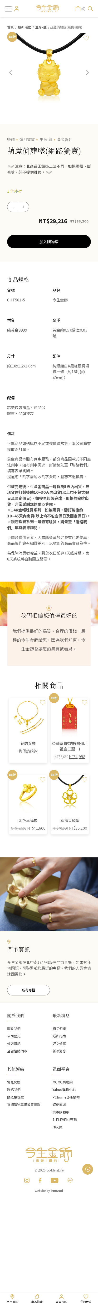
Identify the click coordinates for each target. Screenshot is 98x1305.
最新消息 (61, 1015)
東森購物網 (61, 1112)
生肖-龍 (41, 27)
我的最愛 (86, 1301)
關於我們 (13, 1028)
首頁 (10, 27)
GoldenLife (55, 1170)
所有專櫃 (28, 990)
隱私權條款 (15, 1097)
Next (84, 76)
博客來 (58, 1127)
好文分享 (59, 1043)
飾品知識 (59, 1028)
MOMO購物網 (63, 1082)
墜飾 (11, 139)
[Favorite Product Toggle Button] (86, 38)
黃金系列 (64, 139)
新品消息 (59, 1051)
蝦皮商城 (59, 1104)
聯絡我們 (13, 1089)
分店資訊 (13, 1043)
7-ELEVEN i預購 (65, 1119)
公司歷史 (13, 1035)
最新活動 (24, 27)
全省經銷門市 (17, 1051)
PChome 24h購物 (66, 1097)
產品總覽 (37, 1301)
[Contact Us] (87, 1169)
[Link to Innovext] (57, 1190)
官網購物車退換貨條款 (23, 1104)
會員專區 (61, 1301)
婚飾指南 (59, 1035)
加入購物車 (49, 241)
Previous (14, 76)
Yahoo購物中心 (64, 1089)
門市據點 (12, 1301)
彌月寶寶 (27, 139)
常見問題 (13, 1082)
